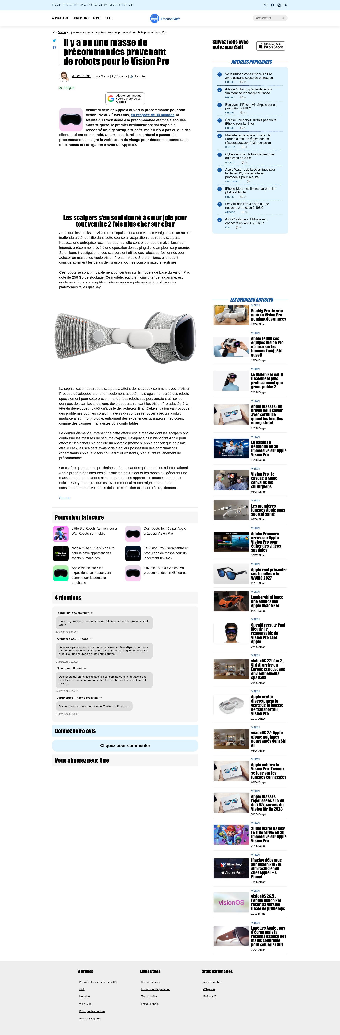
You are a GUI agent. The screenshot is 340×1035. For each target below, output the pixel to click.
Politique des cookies (92, 1011)
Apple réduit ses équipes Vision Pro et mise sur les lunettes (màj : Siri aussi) (267, 346)
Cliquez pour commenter (125, 745)
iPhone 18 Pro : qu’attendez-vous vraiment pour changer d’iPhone (248, 91)
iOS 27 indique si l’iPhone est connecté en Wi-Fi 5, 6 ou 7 (245, 221)
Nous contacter (150, 981)
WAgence (209, 989)
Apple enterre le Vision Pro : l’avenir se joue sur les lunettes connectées (268, 771)
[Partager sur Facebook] (54, 48)
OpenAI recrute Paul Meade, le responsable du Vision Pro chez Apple (268, 633)
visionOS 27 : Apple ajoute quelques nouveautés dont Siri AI (269, 739)
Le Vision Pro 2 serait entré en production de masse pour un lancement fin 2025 (166, 553)
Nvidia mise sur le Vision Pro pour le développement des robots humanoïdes (93, 553)
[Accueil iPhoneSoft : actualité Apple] (53, 32)
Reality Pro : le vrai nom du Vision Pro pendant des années (268, 315)
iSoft (82, 989)
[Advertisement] (125, 180)
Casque (68, 88)
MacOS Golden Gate (121, 5)
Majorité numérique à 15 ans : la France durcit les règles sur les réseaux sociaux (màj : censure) (248, 139)
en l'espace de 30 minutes (152, 115)
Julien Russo (81, 76)
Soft (170, 19)
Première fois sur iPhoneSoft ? (98, 981)
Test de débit (149, 996)
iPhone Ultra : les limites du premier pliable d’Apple (250, 190)
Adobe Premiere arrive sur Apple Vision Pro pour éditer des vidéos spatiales (266, 541)
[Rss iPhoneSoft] (286, 6)
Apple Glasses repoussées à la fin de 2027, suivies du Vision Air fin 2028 (267, 802)
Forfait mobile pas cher (155, 989)
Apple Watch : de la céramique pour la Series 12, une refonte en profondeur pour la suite (250, 173)
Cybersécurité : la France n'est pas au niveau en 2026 (249, 156)
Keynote (56, 5)
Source (64, 498)
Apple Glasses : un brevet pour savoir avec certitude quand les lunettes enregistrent (267, 414)
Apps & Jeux (60, 18)
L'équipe (84, 996)
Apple (97, 18)
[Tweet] (54, 41)
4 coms (122, 76)
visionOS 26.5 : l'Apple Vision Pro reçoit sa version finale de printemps (268, 902)
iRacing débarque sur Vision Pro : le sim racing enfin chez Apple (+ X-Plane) (266, 868)
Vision (62, 32)
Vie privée (85, 1004)
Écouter (140, 76)
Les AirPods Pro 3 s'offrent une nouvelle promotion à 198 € (247, 206)
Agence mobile (212, 981)
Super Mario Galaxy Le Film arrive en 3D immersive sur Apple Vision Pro (269, 834)
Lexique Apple (150, 1004)
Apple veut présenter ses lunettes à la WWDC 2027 (269, 573)
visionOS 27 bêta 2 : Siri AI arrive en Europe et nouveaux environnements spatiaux (268, 669)
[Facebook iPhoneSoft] (272, 6)
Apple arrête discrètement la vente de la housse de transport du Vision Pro (267, 705)
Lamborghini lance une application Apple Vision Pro (267, 601)
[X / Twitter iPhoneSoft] (265, 6)
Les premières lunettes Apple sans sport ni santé (268, 510)
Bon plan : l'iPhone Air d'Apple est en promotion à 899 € (250, 106)
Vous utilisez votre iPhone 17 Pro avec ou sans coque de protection (249, 76)
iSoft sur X (209, 996)
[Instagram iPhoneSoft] (279, 6)
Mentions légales (89, 1018)
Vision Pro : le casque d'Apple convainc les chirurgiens (264, 480)
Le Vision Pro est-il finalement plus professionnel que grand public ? (267, 380)
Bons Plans (81, 18)
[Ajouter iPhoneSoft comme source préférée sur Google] (125, 98)
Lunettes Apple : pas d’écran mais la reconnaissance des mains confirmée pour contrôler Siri (268, 936)
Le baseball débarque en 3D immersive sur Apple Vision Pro (269, 448)
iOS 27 (103, 5)
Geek (108, 18)
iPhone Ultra (71, 5)
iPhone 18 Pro (88, 5)
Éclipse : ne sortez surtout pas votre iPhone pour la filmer (250, 122)
